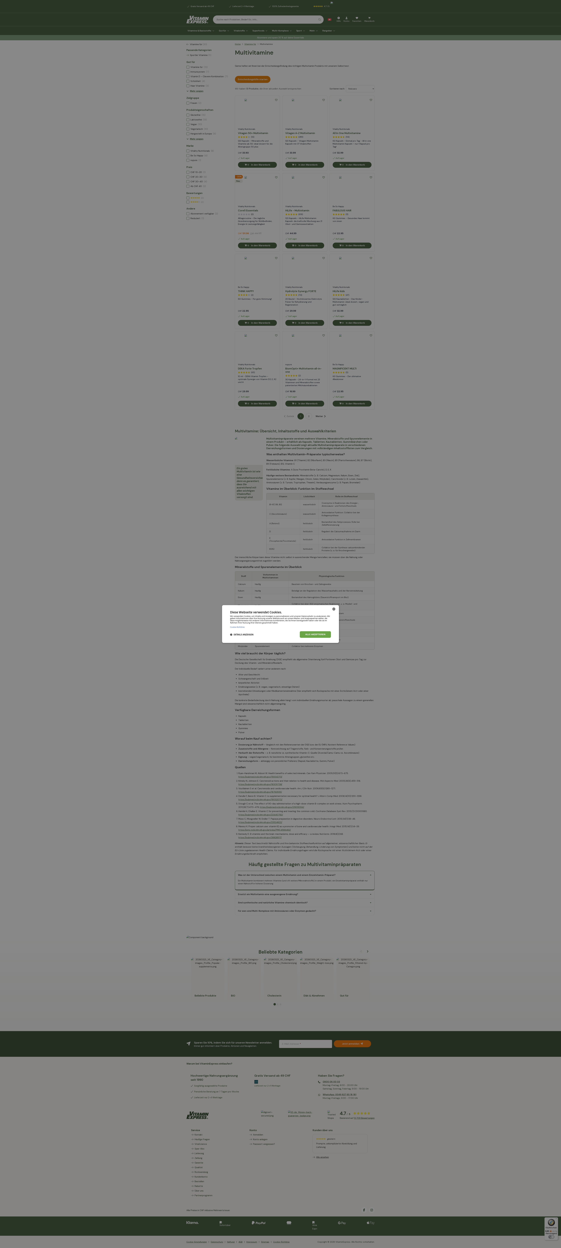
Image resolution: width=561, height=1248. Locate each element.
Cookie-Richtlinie (237, 627)
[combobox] (333, 609)
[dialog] (280, 624)
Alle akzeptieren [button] (315, 634)
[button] (241, 634)
